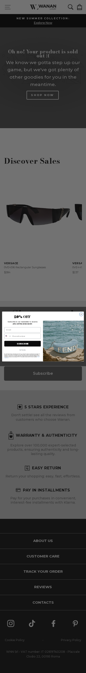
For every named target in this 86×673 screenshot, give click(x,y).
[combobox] (7, 336)
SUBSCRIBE (22, 343)
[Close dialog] (81, 314)
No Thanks (23, 350)
